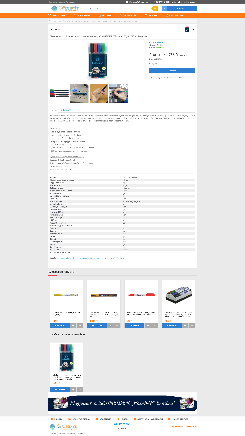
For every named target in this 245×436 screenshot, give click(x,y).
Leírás (54, 110)
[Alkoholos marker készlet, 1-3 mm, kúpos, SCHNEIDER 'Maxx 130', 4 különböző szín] (97, 61)
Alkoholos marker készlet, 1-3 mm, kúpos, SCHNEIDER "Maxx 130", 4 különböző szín (109, 21)
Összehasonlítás (175, 77)
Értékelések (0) (65, 110)
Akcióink (153, 15)
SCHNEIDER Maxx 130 (94, 258)
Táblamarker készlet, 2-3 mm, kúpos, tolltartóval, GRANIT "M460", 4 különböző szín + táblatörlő (178, 315)
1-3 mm (78, 258)
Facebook (69, 2)
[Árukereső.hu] (122, 425)
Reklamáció (105, 419)
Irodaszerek (58, 15)
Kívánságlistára (159, 77)
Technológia (83, 15)
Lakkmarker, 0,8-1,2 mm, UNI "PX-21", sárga (66, 314)
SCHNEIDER (159, 42)
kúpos (84, 258)
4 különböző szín (109, 258)
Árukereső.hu (122, 428)
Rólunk (58, 419)
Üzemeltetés (129, 15)
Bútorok (106, 15)
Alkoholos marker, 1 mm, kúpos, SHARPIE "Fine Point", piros (141, 314)
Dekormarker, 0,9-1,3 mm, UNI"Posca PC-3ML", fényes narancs (104, 315)
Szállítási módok (81, 419)
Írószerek (66, 21)
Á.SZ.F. (125, 419)
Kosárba (172, 70)
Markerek (75, 21)
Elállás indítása (180, 419)
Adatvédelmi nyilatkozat (150, 419)
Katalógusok (176, 15)
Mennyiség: (153, 64)
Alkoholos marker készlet (66, 258)
